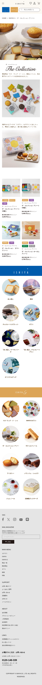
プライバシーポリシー (8, 616)
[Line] (27, 520)
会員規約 (4, 622)
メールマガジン (6, 602)
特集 (3, 575)
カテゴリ (4, 553)
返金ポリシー (6, 628)
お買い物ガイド (6, 586)
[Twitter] (8, 520)
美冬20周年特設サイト (8, 645)
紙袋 (3, 572)
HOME (4, 18)
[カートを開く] (39, 3)
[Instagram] (14, 520)
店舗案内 (4, 595)
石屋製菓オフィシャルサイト (10, 639)
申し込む (8, 542)
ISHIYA (4, 556)
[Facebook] (3, 520)
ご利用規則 (5, 619)
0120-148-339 (9, 660)
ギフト (4, 569)
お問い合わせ (6, 592)
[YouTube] (21, 520)
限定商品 (4, 566)
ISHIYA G (12, 18)
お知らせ (4, 599)
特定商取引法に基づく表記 (10, 625)
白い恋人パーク (6, 642)
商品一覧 (4, 563)
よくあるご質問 (6, 589)
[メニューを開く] (3, 3)
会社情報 (4, 612)
